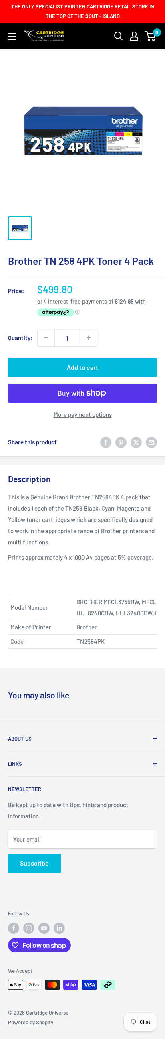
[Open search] (118, 36)
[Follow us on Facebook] (13, 928)
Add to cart (82, 367)
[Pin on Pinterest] (121, 442)
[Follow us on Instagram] (28, 928)
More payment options (83, 414)
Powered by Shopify (30, 1022)
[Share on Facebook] (105, 442)
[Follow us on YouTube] (44, 928)
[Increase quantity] (88, 337)
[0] (150, 36)
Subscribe (34, 863)
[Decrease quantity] (46, 337)
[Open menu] (12, 36)
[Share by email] (151, 442)
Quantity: (20, 337)
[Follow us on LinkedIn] (59, 928)
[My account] (134, 36)
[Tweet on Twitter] (136, 442)
